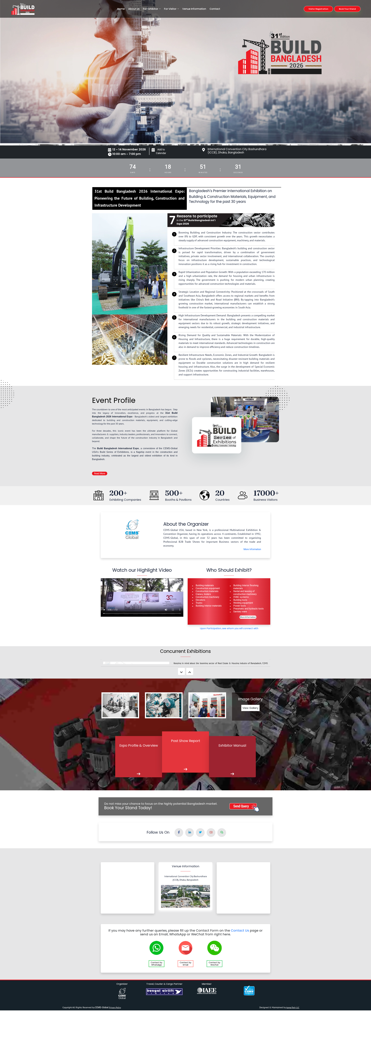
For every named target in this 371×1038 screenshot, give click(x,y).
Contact (215, 9)
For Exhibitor (150, 9)
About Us (134, 9)
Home (121, 9)
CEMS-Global (102, 1007)
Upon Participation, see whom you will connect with (229, 628)
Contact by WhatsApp (156, 963)
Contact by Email (185, 963)
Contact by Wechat (214, 963)
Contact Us (240, 930)
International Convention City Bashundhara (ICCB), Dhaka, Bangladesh (237, 150)
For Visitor (170, 9)
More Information (252, 549)
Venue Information (194, 9)
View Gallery (250, 708)
